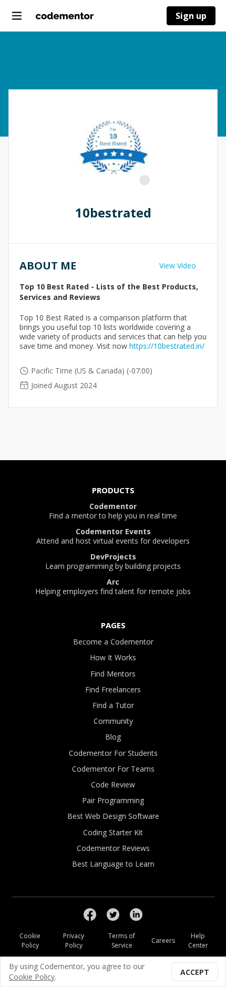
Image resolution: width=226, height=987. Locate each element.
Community (113, 721)
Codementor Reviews (113, 848)
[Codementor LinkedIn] (136, 914)
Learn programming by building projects (113, 561)
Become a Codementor (113, 642)
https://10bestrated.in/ (166, 346)
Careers (163, 940)
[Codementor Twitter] (113, 914)
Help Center (198, 940)
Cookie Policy (29, 940)
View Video (177, 266)
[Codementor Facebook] (90, 914)
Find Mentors (113, 674)
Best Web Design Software (113, 816)
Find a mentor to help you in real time (113, 511)
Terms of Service (121, 940)
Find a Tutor (113, 705)
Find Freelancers (113, 689)
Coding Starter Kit (113, 832)
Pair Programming (113, 800)
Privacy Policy (73, 940)
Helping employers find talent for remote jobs (113, 586)
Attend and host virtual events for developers (113, 536)
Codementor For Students (113, 753)
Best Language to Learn (113, 864)
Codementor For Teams (113, 769)
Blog (113, 737)
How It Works (113, 657)
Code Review (113, 784)
